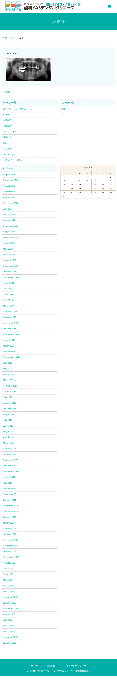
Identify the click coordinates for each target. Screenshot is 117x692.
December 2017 (11, 351)
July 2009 (7, 568)
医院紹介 (7, 120)
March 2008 (9, 631)
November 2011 (10, 494)
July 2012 (7, 483)
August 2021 (9, 231)
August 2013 (9, 414)
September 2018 (11, 334)
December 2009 (11, 540)
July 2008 (7, 620)
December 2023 (11, 203)
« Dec (63, 167)
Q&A (5, 143)
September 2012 (11, 471)
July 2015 (7, 397)
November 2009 (11, 545)
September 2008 (11, 608)
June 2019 (8, 294)
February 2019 (10, 311)
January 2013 (9, 454)
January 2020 (9, 260)
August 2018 (9, 340)
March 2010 (9, 523)
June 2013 (8, 426)
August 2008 (9, 614)
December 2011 (10, 488)
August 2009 (9, 563)
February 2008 (10, 637)
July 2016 (7, 363)
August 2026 (9, 174)
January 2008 (9, 643)
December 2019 (11, 266)
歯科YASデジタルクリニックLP (18, 109)
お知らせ (65, 109)
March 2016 (9, 380)
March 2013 (9, 443)
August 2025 (9, 186)
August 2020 (9, 243)
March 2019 (9, 306)
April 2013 (8, 437)
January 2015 (9, 403)
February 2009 (10, 597)
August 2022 (9, 220)
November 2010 (11, 511)
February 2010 (10, 528)
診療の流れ (8, 137)
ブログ (64, 114)
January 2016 (9, 391)
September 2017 (11, 357)
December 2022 (11, 214)
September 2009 (11, 557)
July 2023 (7, 209)
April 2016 (8, 374)
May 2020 (8, 249)
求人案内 (7, 149)
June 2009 (8, 574)
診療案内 (7, 126)
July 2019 (7, 288)
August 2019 (9, 283)
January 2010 (9, 534)
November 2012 (11, 460)
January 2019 (9, 317)
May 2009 (8, 580)
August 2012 (9, 477)
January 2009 (9, 603)
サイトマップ (9, 154)
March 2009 (9, 591)
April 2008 (8, 625)
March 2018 (9, 346)
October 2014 (9, 408)
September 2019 (11, 277)
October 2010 (9, 517)
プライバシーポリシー (13, 160)
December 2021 (11, 226)
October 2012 (9, 465)
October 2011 (9, 500)
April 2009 (8, 585)
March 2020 (9, 254)
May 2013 (8, 431)
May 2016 (8, 368)
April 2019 (8, 300)
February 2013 (10, 448)
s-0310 (7, 92)
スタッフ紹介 (9, 131)
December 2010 (11, 505)
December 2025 (11, 180)
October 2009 (9, 551)
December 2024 (11, 191)
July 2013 (7, 420)
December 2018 (11, 323)
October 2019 (9, 271)
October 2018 (9, 328)
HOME (6, 114)
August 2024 (9, 197)
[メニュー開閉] (109, 6)
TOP (5, 38)
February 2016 (10, 386)
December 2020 (11, 237)
